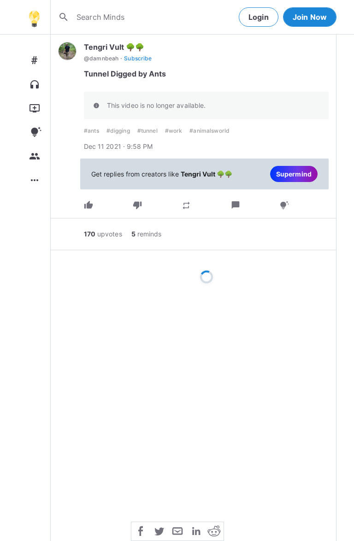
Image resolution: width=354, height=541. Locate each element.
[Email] (177, 530)
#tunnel (147, 130)
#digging (118, 130)
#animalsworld (209, 130)
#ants (91, 130)
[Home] (34, 17)
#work (174, 130)
